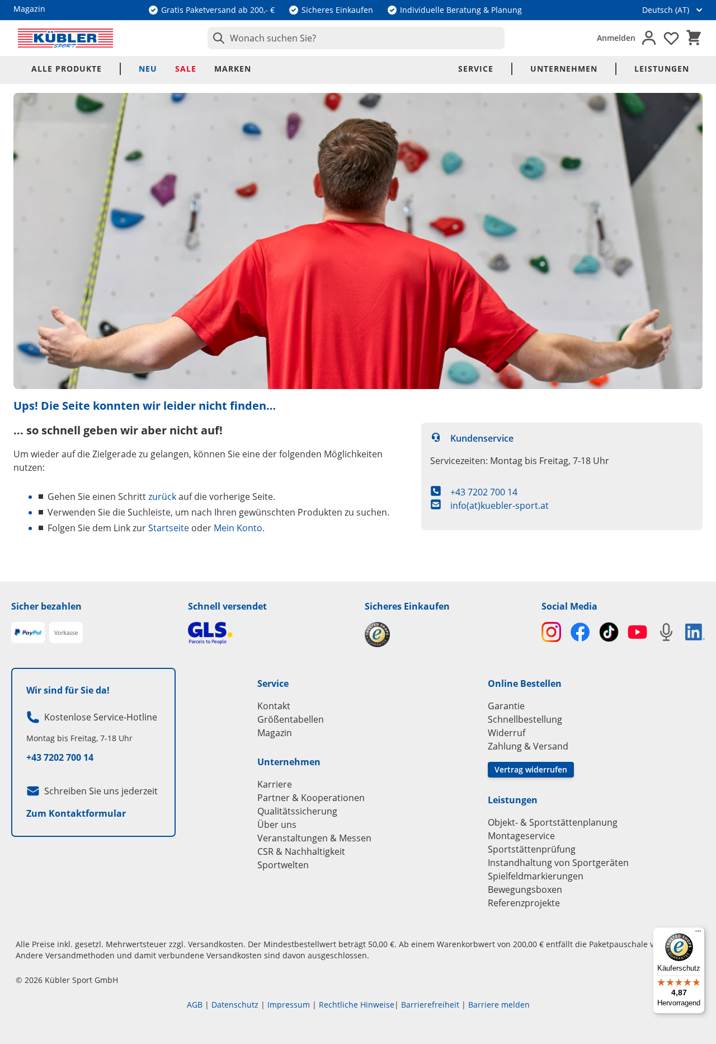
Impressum (288, 1004)
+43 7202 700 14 (483, 492)
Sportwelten (283, 865)
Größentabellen (290, 719)
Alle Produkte (66, 68)
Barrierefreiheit (430, 1004)
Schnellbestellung (525, 719)
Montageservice (521, 836)
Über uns (276, 824)
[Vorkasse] (66, 632)
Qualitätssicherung (297, 811)
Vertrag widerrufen (530, 769)
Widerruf (506, 733)
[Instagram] (551, 632)
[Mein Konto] (649, 38)
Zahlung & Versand (528, 746)
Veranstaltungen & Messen (314, 838)
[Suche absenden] (216, 38)
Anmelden (616, 37)
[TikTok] (609, 632)
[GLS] (269, 633)
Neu (148, 68)
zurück (162, 496)
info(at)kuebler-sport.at (499, 505)
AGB (194, 1004)
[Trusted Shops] (446, 634)
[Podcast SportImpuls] (666, 632)
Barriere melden (499, 1004)
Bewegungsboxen (525, 889)
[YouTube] (637, 632)
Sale (185, 68)
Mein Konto (238, 528)
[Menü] (698, 933)
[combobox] (356, 38)
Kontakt (273, 706)
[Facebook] (580, 632)
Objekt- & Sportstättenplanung (553, 822)
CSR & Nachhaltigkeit (301, 851)
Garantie (506, 706)
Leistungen (661, 68)
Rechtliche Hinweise (356, 1004)
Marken (232, 68)
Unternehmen (563, 68)
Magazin (274, 733)
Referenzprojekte (524, 903)
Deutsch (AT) (665, 9)
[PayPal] (28, 632)
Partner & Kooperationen (311, 798)
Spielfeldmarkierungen (535, 876)
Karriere (274, 784)
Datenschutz (234, 1004)
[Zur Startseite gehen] (65, 38)
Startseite (168, 528)
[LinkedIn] (695, 632)
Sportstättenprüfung (532, 849)
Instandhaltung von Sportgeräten (558, 862)
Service (475, 68)
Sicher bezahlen (46, 606)
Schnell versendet (227, 606)
